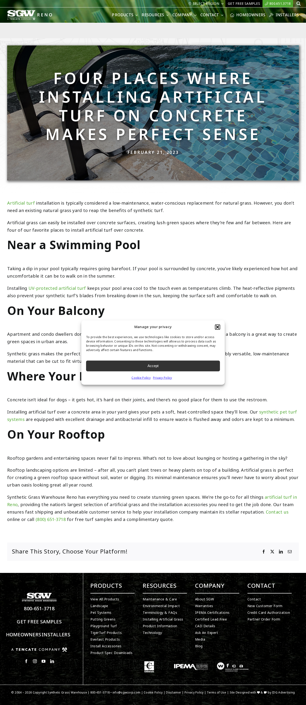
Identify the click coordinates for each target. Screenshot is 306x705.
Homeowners (23, 634)
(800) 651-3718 (51, 519)
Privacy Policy (162, 377)
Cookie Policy (141, 377)
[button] (217, 327)
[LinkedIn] (281, 551)
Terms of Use (216, 692)
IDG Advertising (283, 692)
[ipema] (191, 663)
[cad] (149, 663)
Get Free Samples (39, 621)
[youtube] (43, 661)
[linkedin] (52, 661)
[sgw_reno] (35, 12)
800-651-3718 (39, 608)
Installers (56, 634)
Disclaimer (173, 692)
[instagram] (35, 661)
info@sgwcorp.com (126, 692)
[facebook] (26, 661)
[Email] (289, 551)
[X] (272, 551)
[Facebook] (263, 551)
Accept (153, 366)
